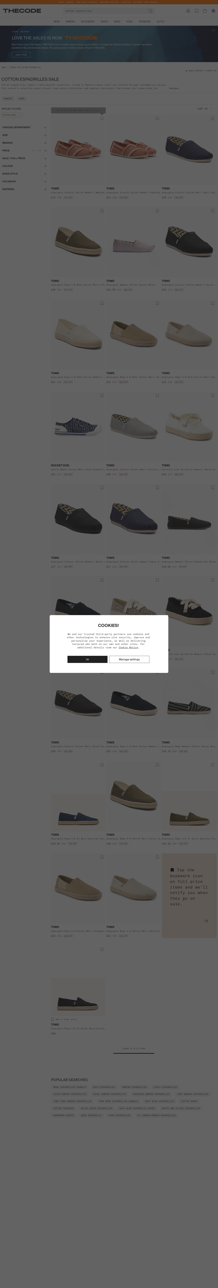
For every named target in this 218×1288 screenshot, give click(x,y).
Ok (87, 659)
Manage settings (129, 659)
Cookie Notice (128, 647)
